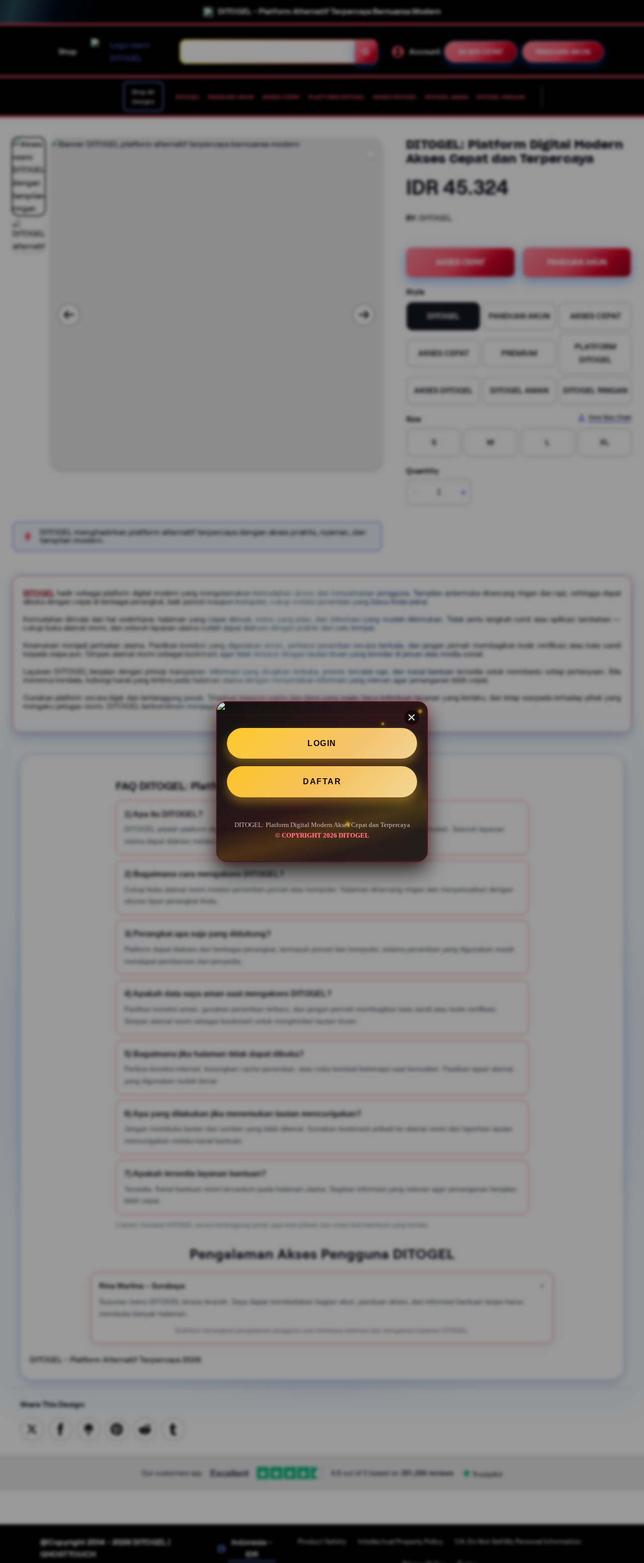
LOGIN (322, 743)
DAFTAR (322, 782)
